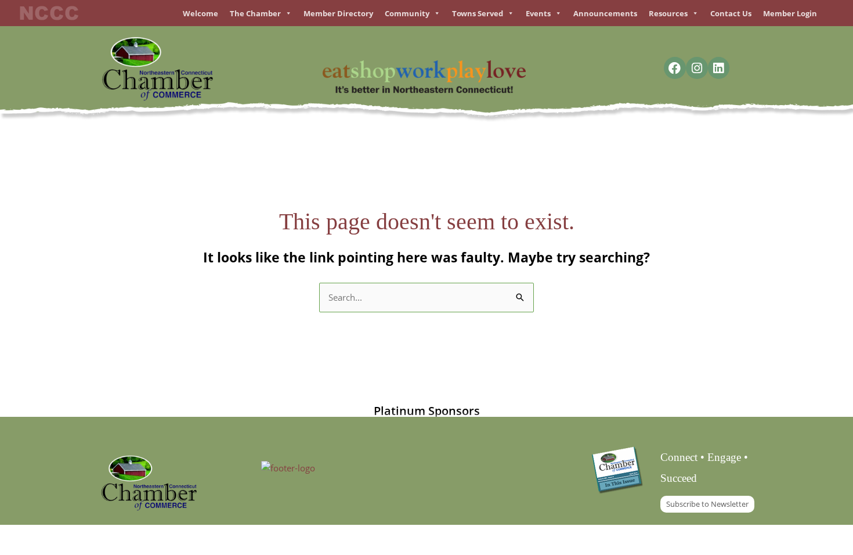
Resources (668, 13)
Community (407, 13)
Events (538, 13)
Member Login (790, 13)
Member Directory (338, 13)
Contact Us (730, 13)
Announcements (605, 13)
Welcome (200, 13)
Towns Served (477, 13)
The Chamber (255, 13)
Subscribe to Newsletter (707, 504)
